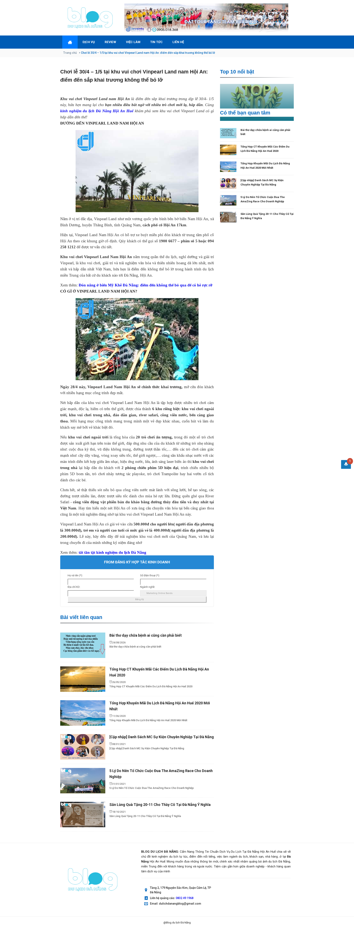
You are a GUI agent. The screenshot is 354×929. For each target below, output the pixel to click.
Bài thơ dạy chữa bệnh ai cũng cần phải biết (145, 635)
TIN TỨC (156, 42)
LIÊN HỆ (178, 42)
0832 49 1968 (184, 898)
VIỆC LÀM (133, 42)
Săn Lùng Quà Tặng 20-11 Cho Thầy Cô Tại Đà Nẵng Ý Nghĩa (160, 804)
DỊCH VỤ (89, 42)
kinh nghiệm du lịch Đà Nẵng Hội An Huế (96, 111)
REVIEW (110, 42)
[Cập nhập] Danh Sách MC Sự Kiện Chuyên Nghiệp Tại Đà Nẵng (161, 737)
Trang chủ (70, 52)
